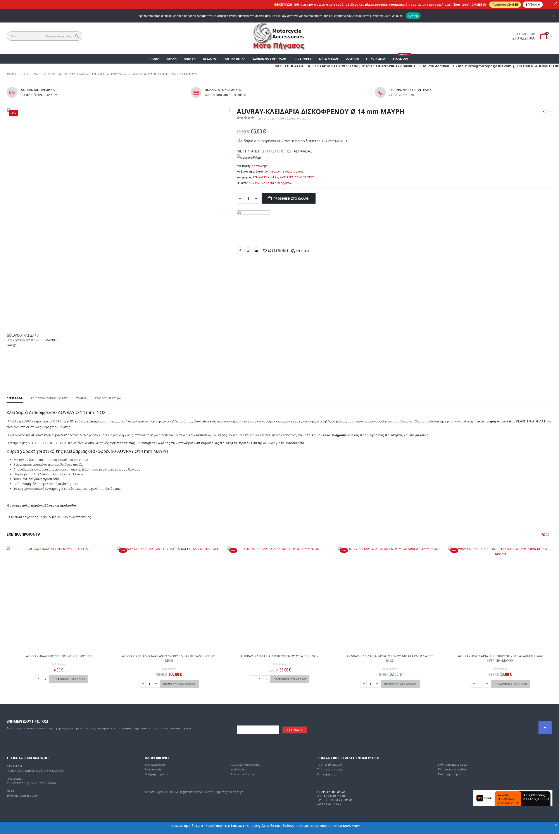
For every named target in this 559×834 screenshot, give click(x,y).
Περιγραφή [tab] (15, 398)
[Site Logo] (279, 36)
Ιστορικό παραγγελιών (246, 765)
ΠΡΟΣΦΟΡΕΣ (302, 59)
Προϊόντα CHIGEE (470, 4)
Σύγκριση (302, 251)
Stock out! (401, 57)
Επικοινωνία (375, 59)
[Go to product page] (58, 599)
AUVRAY (254, 183)
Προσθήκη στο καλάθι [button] (69, 679)
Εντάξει (413, 15)
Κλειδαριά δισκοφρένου (277, 183)
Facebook (240, 250)
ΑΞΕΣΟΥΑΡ (210, 59)
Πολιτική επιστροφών (453, 765)
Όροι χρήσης (326, 774)
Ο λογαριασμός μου (158, 774)
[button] (544, 534)
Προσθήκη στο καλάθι (291, 198)
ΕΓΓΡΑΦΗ (294, 730)
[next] (550, 112)
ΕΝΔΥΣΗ (190, 59)
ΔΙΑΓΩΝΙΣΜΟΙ (328, 59)
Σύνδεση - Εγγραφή (243, 774)
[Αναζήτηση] (77, 36)
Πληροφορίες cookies (453, 769)
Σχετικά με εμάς (155, 765)
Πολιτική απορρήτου (452, 774)
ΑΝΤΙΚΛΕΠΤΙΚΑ (235, 59)
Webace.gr (235, 792)
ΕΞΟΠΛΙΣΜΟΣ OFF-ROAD (269, 59)
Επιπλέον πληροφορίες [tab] (49, 398)
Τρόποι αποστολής (330, 769)
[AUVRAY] (253, 226)
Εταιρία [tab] (81, 398)
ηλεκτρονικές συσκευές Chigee (355, 4)
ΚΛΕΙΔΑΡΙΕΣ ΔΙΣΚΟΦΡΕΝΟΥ (297, 177)
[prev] (544, 112)
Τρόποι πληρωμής (329, 765)
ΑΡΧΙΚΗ (155, 59)
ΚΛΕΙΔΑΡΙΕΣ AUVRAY (265, 177)
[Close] (555, 3)
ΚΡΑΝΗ (172, 59)
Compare (352, 59)
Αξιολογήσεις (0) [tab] (107, 398)
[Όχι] (553, 16)
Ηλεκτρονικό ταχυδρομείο (256, 250)
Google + (248, 250)
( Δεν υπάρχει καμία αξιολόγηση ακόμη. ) (284, 118)
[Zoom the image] (512, 792)
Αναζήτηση (238, 769)
